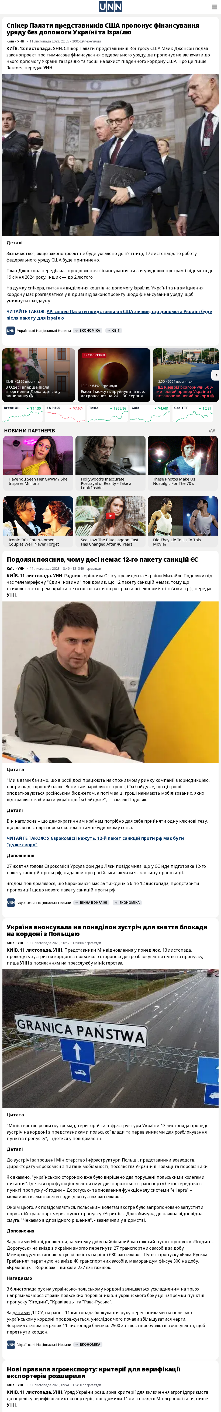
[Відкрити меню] (214, 7)
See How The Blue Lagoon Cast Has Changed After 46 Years (109, 542)
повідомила (128, 866)
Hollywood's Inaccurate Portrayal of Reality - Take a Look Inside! (106, 483)
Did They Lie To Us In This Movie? (177, 542)
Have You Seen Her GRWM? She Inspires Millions (38, 481)
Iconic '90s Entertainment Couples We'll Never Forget (34, 542)
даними (21, 1313)
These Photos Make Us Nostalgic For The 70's (174, 481)
